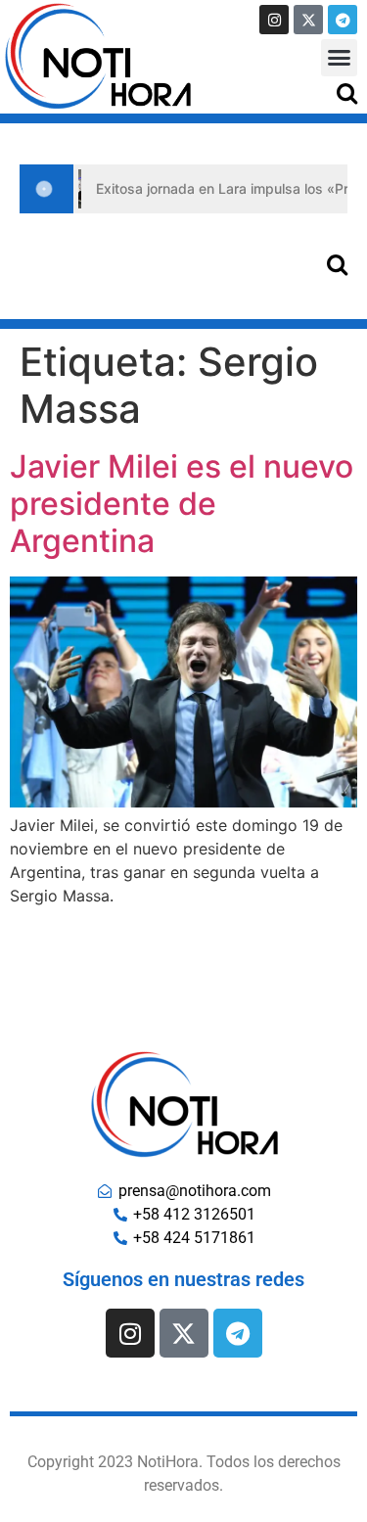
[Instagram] (274, 19)
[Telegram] (342, 19)
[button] (339, 57)
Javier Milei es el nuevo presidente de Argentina (181, 504)
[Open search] (347, 92)
